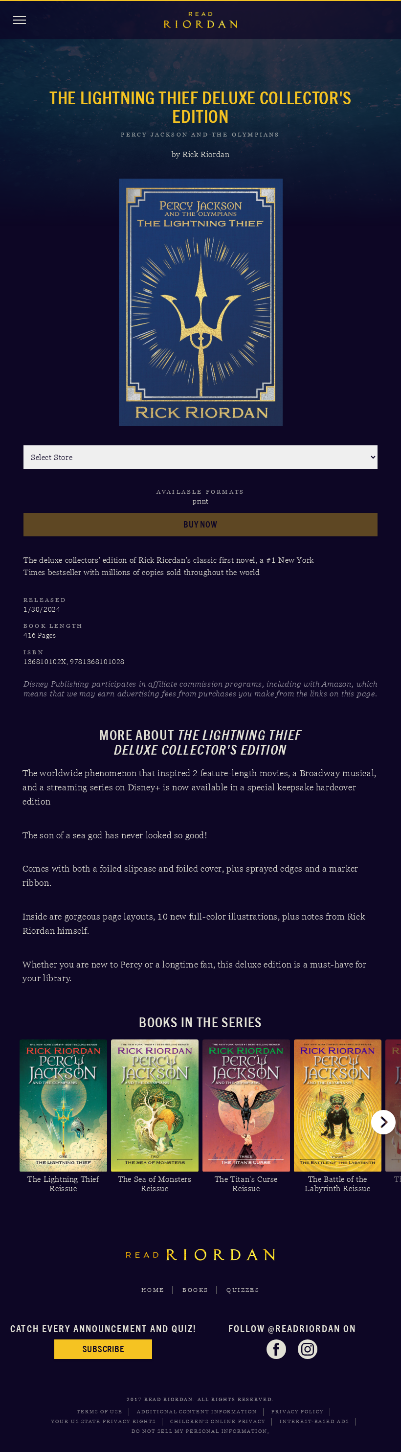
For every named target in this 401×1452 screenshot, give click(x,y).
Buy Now (200, 524)
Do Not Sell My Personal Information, (200, 1431)
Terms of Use (100, 1411)
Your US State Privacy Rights (103, 1421)
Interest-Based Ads (314, 1421)
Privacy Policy (297, 1411)
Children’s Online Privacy (218, 1421)
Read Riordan (200, 20)
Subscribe (103, 1349)
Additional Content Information (197, 1411)
